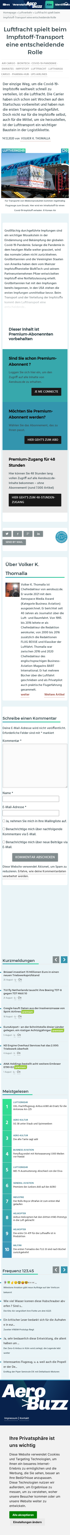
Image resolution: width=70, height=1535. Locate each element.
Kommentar (12, 741)
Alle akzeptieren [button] (23, 1514)
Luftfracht (38, 69)
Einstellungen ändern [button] (27, 1522)
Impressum (11, 1418)
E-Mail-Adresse (14, 807)
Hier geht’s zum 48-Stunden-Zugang (33, 500)
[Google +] (28, 534)
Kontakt (24, 1418)
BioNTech (23, 63)
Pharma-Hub (20, 74)
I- (14, 1053)
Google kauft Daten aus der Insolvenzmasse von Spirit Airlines (34, 1010)
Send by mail (14, 542)
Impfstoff (22, 69)
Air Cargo (8, 63)
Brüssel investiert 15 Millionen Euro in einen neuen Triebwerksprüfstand (31, 973)
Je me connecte (46, 391)
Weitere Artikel (54, 695)
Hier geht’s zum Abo (43, 439)
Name (8, 793)
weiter (25, 695)
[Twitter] (7, 534)
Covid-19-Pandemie (44, 63)
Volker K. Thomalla (35, 138)
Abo (49, 4)
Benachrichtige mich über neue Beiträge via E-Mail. (35, 845)
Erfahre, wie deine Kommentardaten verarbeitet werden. (34, 874)
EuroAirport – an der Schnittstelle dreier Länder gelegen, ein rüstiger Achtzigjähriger (34, 1028)
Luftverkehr (25, 13)
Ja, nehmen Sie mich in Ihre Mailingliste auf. (36, 821)
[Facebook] (17, 534)
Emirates (8, 69)
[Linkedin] (38, 534)
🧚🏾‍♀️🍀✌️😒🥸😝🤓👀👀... (20, 1283)
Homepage (9, 13)
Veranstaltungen (23, 4)
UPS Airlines (39, 74)
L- (16, 980)
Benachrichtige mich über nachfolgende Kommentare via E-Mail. (32, 832)
